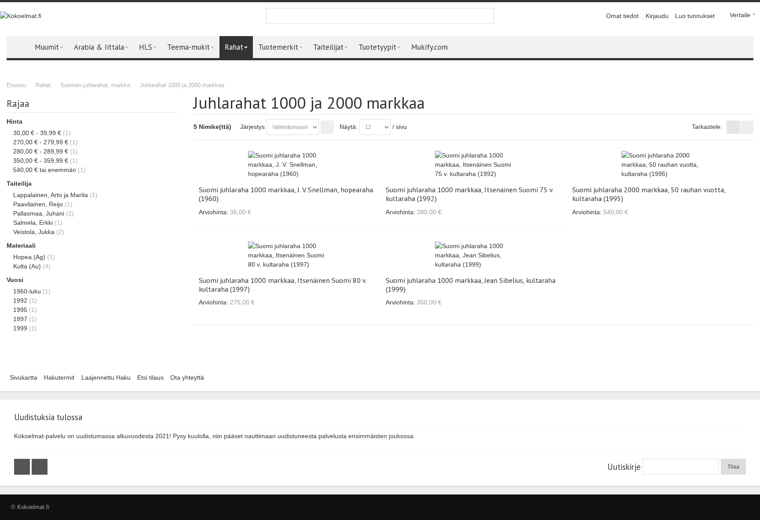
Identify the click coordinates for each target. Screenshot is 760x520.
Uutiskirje (623, 466)
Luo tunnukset (695, 15)
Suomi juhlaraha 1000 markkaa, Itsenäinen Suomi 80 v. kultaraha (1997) (282, 284)
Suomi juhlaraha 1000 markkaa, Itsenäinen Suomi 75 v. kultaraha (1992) (469, 194)
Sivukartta (23, 377)
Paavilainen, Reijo (38, 204)
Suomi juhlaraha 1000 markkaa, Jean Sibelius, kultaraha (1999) (470, 284)
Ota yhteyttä (187, 377)
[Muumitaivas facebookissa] (23, 466)
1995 (20, 309)
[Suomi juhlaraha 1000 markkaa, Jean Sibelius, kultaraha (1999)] (473, 255)
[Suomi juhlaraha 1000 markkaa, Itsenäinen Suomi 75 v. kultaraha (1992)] (473, 165)
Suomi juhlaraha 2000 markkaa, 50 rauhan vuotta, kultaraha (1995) (648, 194)
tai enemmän (44, 169)
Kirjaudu (657, 15)
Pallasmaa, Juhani (38, 213)
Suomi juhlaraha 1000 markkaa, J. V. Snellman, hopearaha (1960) (286, 194)
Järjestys (252, 126)
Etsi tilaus (150, 377)
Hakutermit (59, 377)
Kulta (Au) (27, 266)
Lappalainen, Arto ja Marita (50, 194)
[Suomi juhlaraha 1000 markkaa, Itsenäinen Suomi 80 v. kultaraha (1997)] (286, 255)
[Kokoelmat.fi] (20, 16)
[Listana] (746, 127)
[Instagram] (40, 466)
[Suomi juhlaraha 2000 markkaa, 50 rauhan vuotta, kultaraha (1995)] (659, 165)
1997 (20, 318)
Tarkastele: (707, 126)
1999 (20, 328)
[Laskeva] (327, 127)
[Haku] (486, 15)
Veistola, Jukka (34, 231)
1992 (20, 300)
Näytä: (349, 126)
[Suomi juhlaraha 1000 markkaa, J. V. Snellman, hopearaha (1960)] (286, 165)
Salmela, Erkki (33, 222)
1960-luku (27, 291)
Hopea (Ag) (29, 256)
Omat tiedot (622, 15)
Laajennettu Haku (106, 377)
